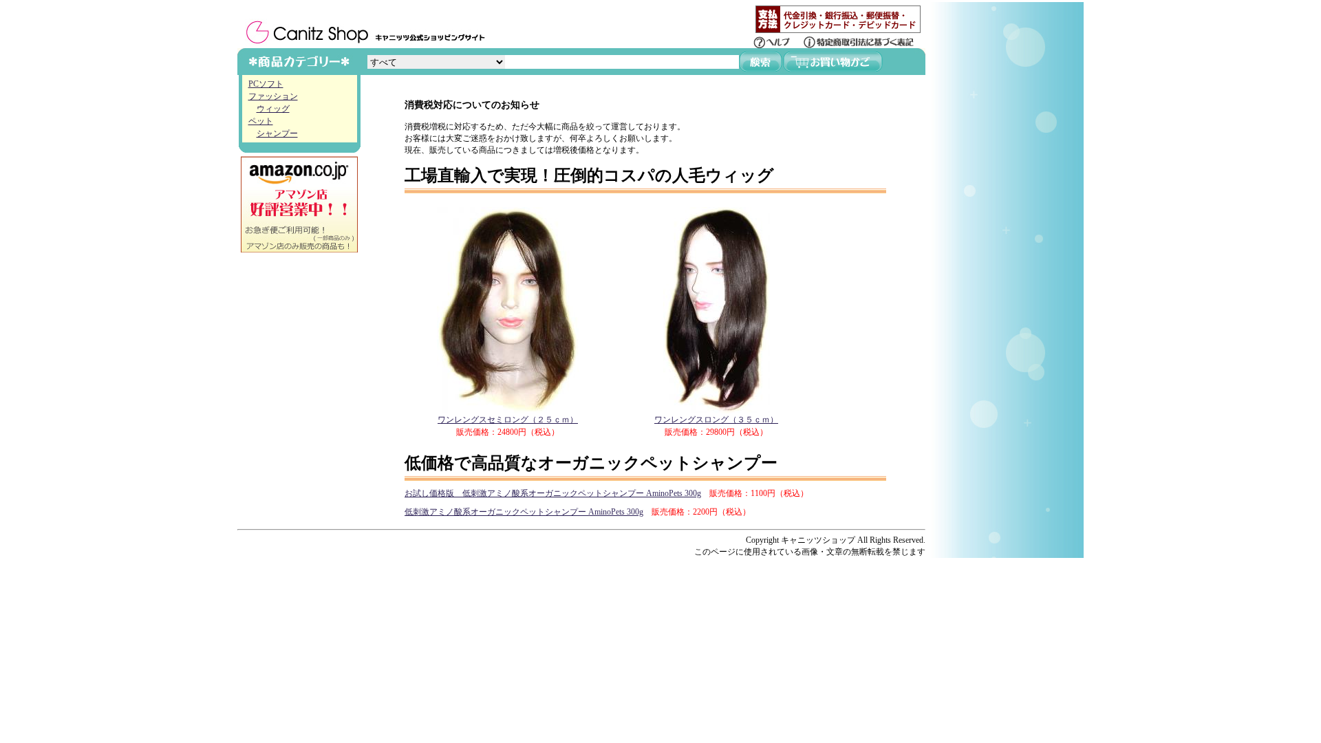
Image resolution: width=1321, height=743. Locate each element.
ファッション (273, 96)
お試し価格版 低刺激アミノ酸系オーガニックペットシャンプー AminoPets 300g (553, 493)
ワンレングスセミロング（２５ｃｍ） (508, 419)
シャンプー (277, 133)
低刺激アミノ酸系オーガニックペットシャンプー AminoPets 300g (524, 512)
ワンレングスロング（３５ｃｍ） (716, 419)
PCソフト (265, 84)
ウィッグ (273, 109)
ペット (260, 121)
